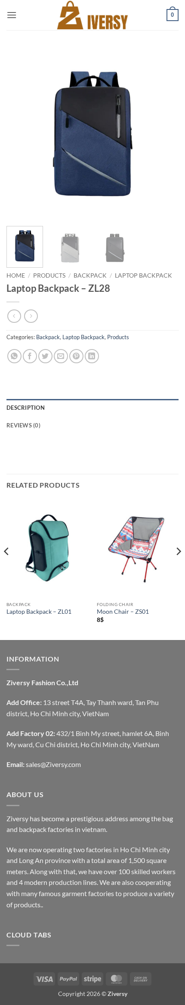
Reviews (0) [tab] (23, 425)
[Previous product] (30, 316)
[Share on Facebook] (30, 356)
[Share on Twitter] (45, 356)
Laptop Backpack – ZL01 (38, 611)
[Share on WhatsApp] (14, 356)
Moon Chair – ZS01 (123, 611)
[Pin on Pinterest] (76, 356)
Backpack (90, 275)
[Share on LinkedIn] (92, 356)
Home (15, 275)
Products (49, 275)
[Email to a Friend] (61, 356)
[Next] (164, 133)
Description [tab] (25, 407)
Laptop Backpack (143, 275)
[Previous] (20, 133)
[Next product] (14, 316)
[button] (11, 14)
